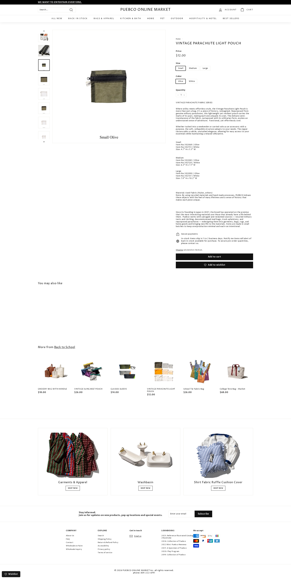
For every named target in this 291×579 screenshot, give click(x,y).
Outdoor (177, 18)
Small (180, 68)
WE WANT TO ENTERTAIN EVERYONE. (60, 2)
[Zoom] (109, 86)
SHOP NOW (73, 488)
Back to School (64, 347)
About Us (70, 536)
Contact (69, 542)
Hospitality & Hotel (203, 18)
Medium (193, 68)
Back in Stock (78, 18)
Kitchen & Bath (130, 18)
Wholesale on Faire (74, 546)
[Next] (44, 141)
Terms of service (105, 552)
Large (205, 68)
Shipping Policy (105, 539)
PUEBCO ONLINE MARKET (145, 10)
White (192, 81)
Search (101, 536)
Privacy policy (104, 549)
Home (150, 18)
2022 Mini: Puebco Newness (173, 544)
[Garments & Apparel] (73, 455)
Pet (162, 18)
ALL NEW (57, 18)
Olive (180, 81)
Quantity (180, 90)
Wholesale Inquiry (74, 549)
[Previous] (44, 32)
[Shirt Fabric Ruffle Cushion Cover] (218, 455)
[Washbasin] (145, 455)
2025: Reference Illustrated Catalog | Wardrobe (177, 537)
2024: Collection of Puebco (173, 541)
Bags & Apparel (104, 18)
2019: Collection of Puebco (173, 555)
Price (178, 51)
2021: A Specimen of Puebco (174, 548)
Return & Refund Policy (108, 542)
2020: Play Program (170, 551)
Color (179, 76)
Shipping (179, 250)
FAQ (68, 539)
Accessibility (103, 546)
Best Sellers (231, 18)
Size (178, 63)
